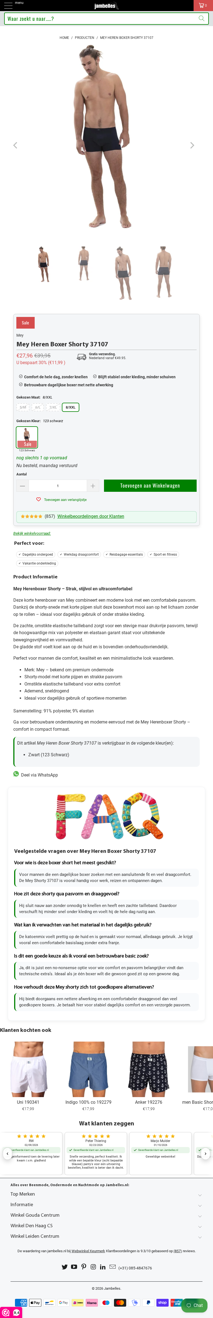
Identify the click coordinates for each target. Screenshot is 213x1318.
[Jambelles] (106, 5)
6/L (37, 407)
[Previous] (15, 145)
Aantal (21, 474)
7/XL (53, 407)
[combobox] (106, 18)
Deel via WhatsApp (38, 775)
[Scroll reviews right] (205, 1154)
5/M (23, 407)
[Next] (191, 145)
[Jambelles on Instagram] (94, 1267)
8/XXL (70, 407)
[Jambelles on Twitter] (64, 1267)
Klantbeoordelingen (104, 1251)
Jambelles (112, 1288)
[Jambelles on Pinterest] (84, 1267)
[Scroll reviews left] (7, 1154)
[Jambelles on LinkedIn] (103, 1267)
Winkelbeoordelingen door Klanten (90, 516)
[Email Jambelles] (113, 1267)
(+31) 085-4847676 (135, 1268)
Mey (20, 335)
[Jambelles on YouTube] (74, 1267)
